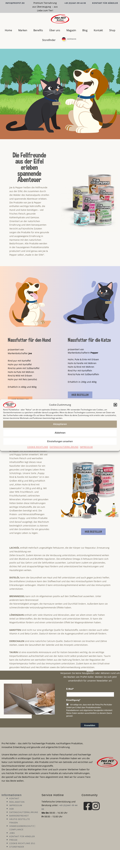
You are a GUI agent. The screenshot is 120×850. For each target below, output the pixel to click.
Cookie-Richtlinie (37, 447)
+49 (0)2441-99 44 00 (75, 3)
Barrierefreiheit (19, 816)
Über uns (54, 30)
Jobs (12, 833)
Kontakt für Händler (105, 3)
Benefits (38, 30)
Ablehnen (60, 432)
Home (8, 30)
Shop (112, 30)
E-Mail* (70, 689)
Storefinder (49, 40)
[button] (115, 404)
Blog (85, 30)
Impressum (86, 447)
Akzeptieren (60, 424)
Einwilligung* (73, 700)
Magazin (71, 30)
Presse (13, 840)
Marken (22, 30)
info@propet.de (15, 3)
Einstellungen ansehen (60, 441)
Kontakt (98, 30)
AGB (11, 809)
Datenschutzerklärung (64, 447)
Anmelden (89, 725)
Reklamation (17, 802)
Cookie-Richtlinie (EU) (22, 843)
